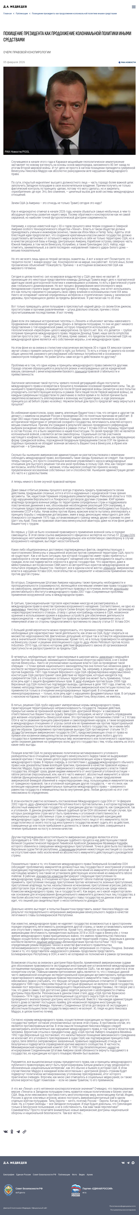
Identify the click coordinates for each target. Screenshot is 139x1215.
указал (111, 1047)
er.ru (84, 1192)
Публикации (22, 13)
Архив (90, 1174)
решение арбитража (48, 942)
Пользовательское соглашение (123, 1210)
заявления (105, 657)
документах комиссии (49, 876)
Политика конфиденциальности (123, 1206)
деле (78, 681)
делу (86, 642)
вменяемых (18, 609)
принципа (81, 371)
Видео (82, 1174)
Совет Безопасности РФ (44, 1174)
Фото (74, 1174)
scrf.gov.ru (20, 1192)
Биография (8, 1174)
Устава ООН (127, 535)
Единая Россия (23, 1174)
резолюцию (121, 588)
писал (98, 298)
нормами (93, 762)
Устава (15, 732)
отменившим (67, 849)
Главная (7, 13)
